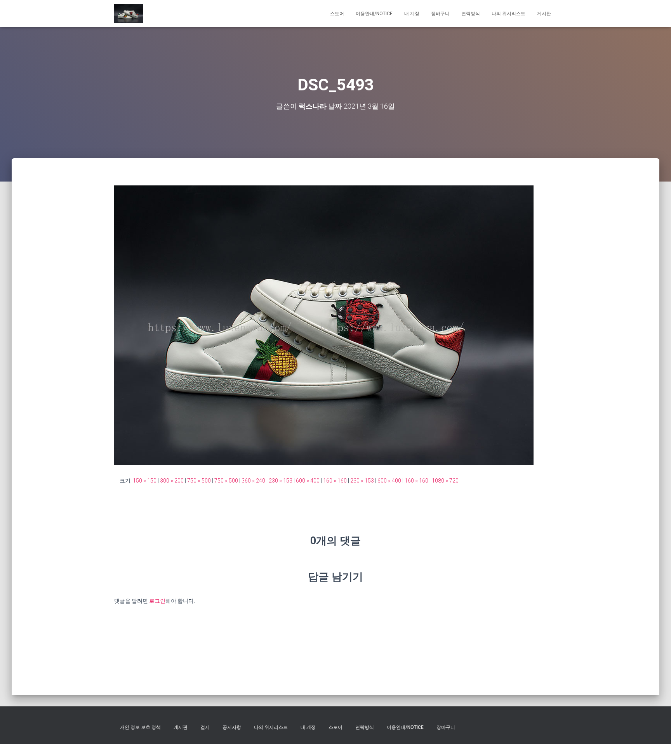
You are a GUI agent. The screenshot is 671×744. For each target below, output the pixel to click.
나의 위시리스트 (508, 13)
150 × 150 (144, 481)
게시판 (544, 13)
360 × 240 (253, 481)
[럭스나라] (128, 13)
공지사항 (232, 727)
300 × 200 (172, 481)
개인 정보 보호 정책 (140, 727)
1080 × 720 (445, 481)
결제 (205, 727)
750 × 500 (199, 481)
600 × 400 (308, 481)
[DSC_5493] (324, 325)
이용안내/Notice (374, 13)
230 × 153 (280, 481)
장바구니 (440, 13)
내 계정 (411, 13)
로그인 (157, 601)
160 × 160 (335, 481)
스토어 (337, 13)
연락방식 (470, 13)
